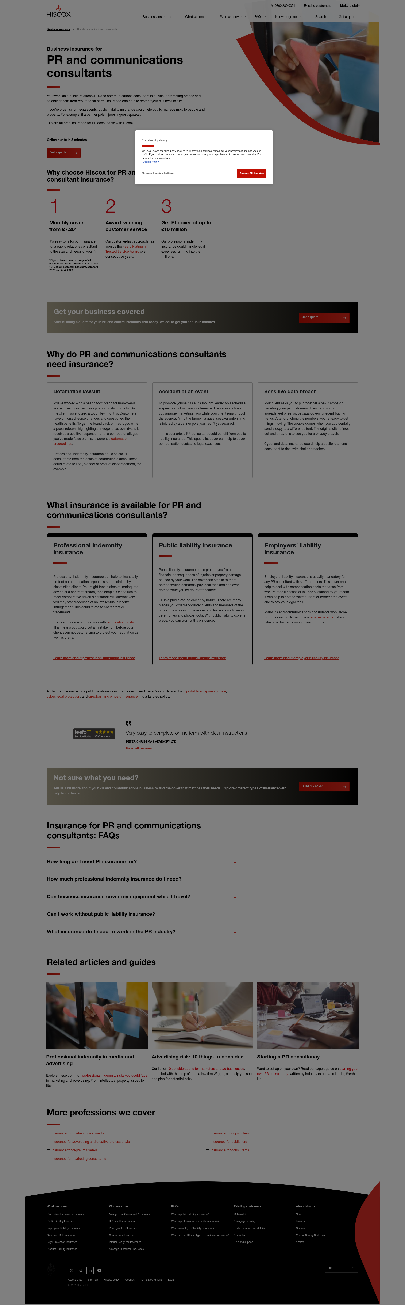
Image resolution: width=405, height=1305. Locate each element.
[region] (204, 157)
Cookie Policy (151, 162)
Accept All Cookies (252, 173)
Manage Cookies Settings (158, 173)
